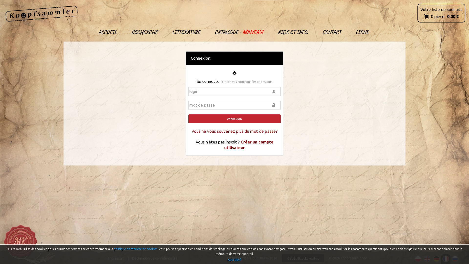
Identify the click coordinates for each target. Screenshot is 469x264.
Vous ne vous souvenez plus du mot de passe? (234, 131)
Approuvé (234, 259)
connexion (234, 119)
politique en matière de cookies (135, 249)
